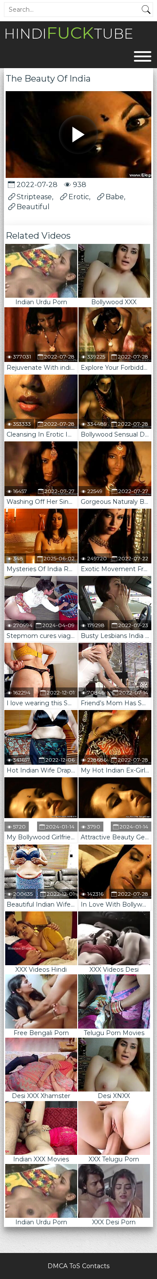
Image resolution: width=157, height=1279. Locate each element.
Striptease (34, 197)
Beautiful (33, 207)
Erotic (78, 197)
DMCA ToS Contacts (78, 1266)
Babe (115, 197)
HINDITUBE (68, 33)
